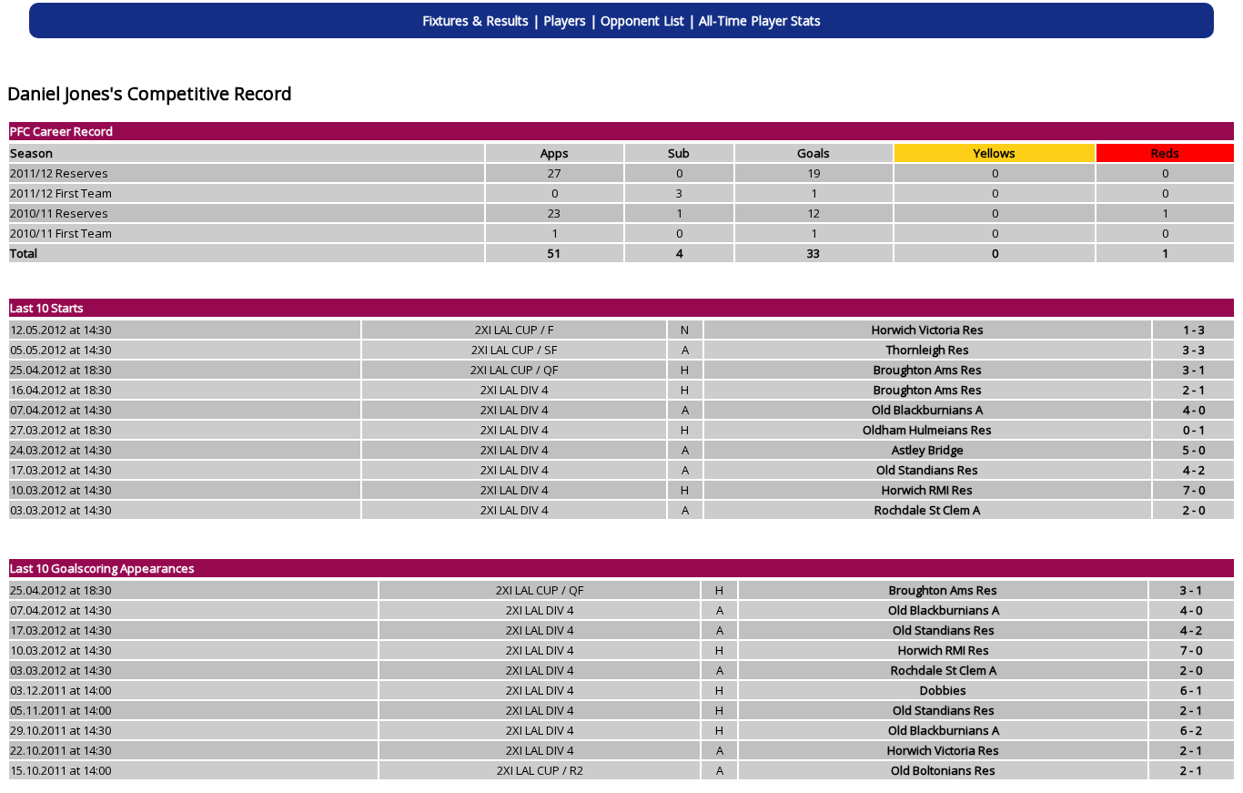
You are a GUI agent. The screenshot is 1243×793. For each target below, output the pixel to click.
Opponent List (642, 20)
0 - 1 (1194, 430)
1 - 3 (1194, 329)
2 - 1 (1194, 389)
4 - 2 (1194, 470)
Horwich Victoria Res (928, 329)
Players (564, 20)
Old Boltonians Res (943, 770)
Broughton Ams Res (928, 369)
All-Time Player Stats (760, 20)
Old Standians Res (927, 470)
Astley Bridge (928, 450)
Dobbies (943, 690)
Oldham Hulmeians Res (927, 430)
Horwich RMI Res (927, 490)
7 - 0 (1194, 490)
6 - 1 (1191, 690)
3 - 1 (1194, 369)
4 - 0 (1194, 410)
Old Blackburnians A (927, 410)
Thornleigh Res (927, 349)
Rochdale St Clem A (927, 510)
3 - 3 (1194, 349)
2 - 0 (1194, 510)
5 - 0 (1194, 450)
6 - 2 (1191, 730)
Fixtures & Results (475, 20)
